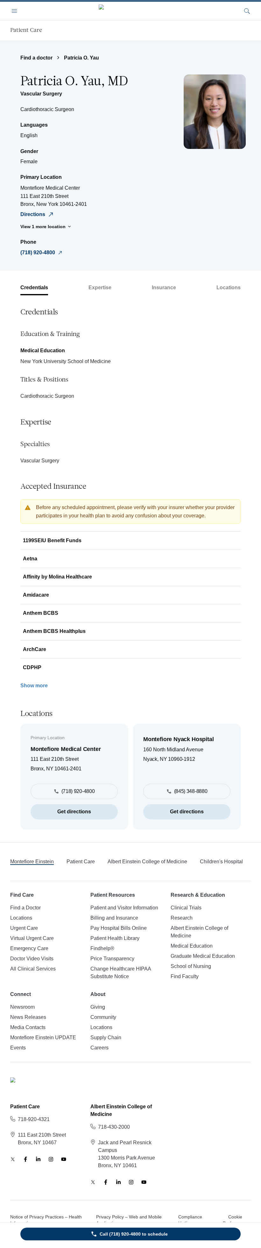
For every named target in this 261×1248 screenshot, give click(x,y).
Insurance (164, 287)
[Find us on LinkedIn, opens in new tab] (38, 1159)
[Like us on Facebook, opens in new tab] (25, 1159)
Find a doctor (36, 57)
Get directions (74, 811)
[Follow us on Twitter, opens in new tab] (12, 1159)
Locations (228, 287)
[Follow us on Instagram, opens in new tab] (50, 1159)
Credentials (34, 287)
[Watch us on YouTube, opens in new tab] (63, 1159)
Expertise (99, 287)
